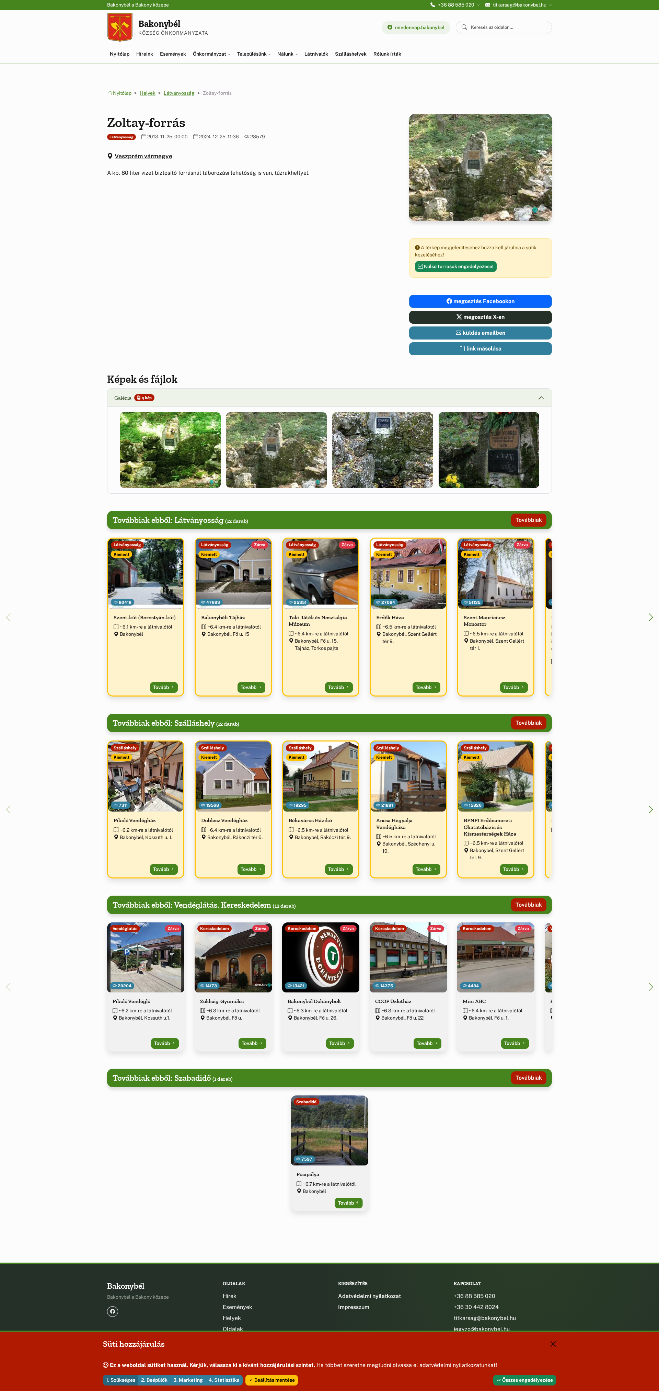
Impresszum (353, 1307)
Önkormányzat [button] (210, 54)
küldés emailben (483, 333)
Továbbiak (529, 520)
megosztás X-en (483, 317)
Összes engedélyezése (527, 1380)
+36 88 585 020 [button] (456, 5)
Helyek (147, 93)
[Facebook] (112, 1311)
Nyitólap (119, 54)
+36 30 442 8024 (476, 1307)
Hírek (229, 1296)
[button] (170, 450)
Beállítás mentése (274, 1380)
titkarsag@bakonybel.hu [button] (519, 5)
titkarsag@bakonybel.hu (485, 1318)
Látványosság (179, 93)
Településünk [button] (252, 54)
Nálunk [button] (285, 54)
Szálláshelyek (351, 54)
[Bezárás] (553, 1343)
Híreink (144, 54)
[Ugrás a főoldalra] (120, 27)
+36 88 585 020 (474, 1296)
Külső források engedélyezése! (458, 266)
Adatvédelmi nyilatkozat (369, 1296)
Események (173, 54)
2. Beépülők (154, 1380)
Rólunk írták (387, 54)
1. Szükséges (120, 1380)
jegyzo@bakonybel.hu (482, 1329)
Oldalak (233, 1329)
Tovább (161, 687)
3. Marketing (188, 1380)
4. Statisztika (224, 1380)
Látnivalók (316, 54)
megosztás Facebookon (483, 301)
